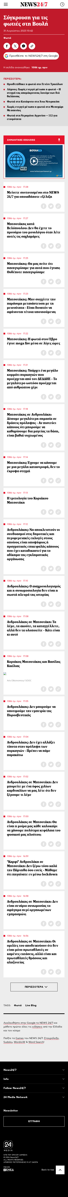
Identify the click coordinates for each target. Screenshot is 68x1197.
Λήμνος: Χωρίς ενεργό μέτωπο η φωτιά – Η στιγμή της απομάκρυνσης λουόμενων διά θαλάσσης (34, 92)
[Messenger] (23, 46)
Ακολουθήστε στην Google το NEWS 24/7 (28, 1023)
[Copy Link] (32, 46)
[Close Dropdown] (63, 1070)
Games (20, 1038)
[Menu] (5, 4)
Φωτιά (7, 38)
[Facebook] (6, 46)
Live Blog (30, 1005)
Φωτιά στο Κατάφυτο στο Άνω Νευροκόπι (33, 101)
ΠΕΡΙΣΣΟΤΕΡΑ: (12, 79)
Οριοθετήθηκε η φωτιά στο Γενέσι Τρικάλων (35, 84)
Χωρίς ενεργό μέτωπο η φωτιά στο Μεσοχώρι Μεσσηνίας (35, 108)
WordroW (19, 1042)
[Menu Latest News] (62, 4)
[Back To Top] (60, 1170)
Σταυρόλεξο (51, 1038)
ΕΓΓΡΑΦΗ (34, 1121)
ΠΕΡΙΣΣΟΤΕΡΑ (34, 987)
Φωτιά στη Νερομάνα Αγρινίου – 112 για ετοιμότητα (32, 117)
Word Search (36, 1042)
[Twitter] (15, 46)
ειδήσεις (37, 1027)
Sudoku (7, 1042)
